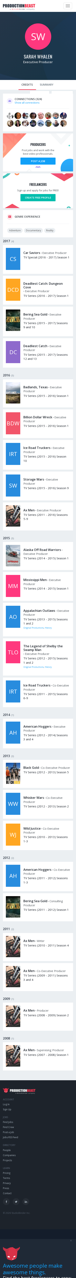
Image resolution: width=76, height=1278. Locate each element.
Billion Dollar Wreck (37, 417)
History (48, 627)
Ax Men (29, 510)
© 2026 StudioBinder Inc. (16, 1213)
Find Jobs (8, 1122)
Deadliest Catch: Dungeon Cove (43, 285)
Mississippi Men (35, 580)
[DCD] (13, 300)
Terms (6, 1178)
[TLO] (13, 662)
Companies (9, 1155)
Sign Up (7, 1109)
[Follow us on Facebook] (6, 1201)
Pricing (6, 1173)
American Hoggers (37, 726)
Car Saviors (31, 253)
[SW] (38, 49)
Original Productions (33, 627)
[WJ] (13, 844)
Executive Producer (38, 62)
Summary (46, 84)
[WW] (13, 814)
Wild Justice (32, 828)
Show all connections (27, 102)
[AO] (13, 627)
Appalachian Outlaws (39, 610)
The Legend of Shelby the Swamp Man (43, 648)
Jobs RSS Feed (10, 1137)
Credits (27, 84)
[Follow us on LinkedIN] (25, 1201)
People (7, 1150)
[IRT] (13, 464)
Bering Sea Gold (35, 314)
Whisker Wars (33, 798)
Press (6, 1188)
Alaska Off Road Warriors (42, 550)
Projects (7, 1160)
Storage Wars (33, 479)
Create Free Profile (38, 197)
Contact (7, 1193)
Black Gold (31, 767)
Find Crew (8, 1127)
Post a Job (38, 161)
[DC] (13, 362)
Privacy (7, 1183)
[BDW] (13, 433)
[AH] (13, 742)
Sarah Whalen (38, 56)
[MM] (13, 596)
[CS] (13, 269)
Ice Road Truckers (36, 448)
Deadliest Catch (35, 346)
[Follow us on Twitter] (16, 1201)
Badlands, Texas (35, 387)
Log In (6, 1104)
